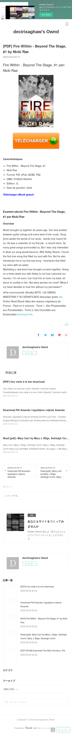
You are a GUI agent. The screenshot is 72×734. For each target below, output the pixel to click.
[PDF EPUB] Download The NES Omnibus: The (42, 650)
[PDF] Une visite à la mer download (24, 381)
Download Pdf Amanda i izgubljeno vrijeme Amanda (34, 410)
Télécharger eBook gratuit (18, 194)
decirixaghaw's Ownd (36, 31)
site (60, 296)
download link (24, 314)
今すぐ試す (46, 14)
